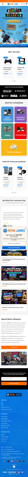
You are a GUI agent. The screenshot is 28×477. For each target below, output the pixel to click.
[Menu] (2, 4)
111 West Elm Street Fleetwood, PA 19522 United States (14, 454)
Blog (2, 402)
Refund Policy (4, 416)
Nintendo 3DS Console (20, 68)
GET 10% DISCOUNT (14, 383)
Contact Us (3, 441)
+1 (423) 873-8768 (7, 447)
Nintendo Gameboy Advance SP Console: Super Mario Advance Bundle (7, 178)
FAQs (2, 405)
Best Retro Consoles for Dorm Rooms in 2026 (12, 307)
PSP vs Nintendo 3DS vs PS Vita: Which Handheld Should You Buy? (13, 260)
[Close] (25, 228)
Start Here (4, 400)
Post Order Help (5, 432)
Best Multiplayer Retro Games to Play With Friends (14, 284)
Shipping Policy (4, 418)
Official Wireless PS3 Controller (8, 68)
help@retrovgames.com (8, 449)
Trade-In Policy (4, 427)
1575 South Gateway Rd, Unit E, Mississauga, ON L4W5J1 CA (12, 458)
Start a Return (4, 439)
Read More (14, 347)
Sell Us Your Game (5, 407)
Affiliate (3, 434)
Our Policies (4, 413)
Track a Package (4, 436)
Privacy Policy (4, 423)
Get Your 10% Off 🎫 (14, 248)
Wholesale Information (6, 409)
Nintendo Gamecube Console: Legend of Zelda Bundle (21, 178)
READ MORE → (5, 262)
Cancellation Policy (5, 425)
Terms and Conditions (6, 421)
